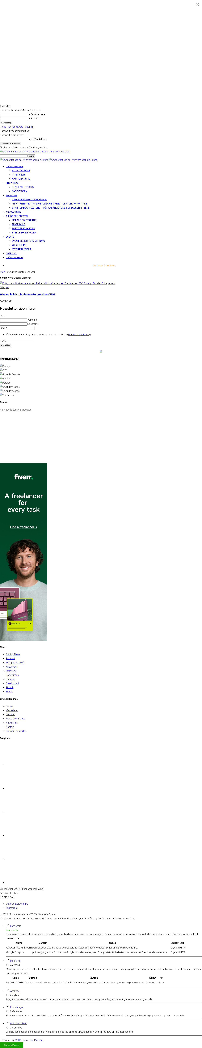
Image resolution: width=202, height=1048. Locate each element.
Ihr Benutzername (36, 114)
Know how (12, 183)
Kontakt (10, 727)
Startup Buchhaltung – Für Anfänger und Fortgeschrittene (50, 207)
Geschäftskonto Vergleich (29, 199)
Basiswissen (19, 191)
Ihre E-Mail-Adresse (37, 139)
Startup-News (21, 170)
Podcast (10, 658)
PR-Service (18, 224)
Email (3, 328)
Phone (3, 341)
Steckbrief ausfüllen (16, 731)
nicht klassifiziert (18, 1023)
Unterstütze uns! (104, 265)
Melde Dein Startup (24, 220)
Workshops (19, 245)
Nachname (33, 323)
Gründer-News (14, 166)
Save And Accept (11, 1045)
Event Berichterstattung (28, 241)
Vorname (32, 319)
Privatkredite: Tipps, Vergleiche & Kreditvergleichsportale (49, 203)
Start (2, 272)
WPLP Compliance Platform (29, 1040)
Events (10, 237)
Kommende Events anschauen (15, 409)
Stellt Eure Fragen (24, 232)
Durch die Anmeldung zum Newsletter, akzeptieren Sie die (50, 334)
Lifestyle (4, 287)
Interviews (18, 174)
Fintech (9, 687)
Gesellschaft (12, 683)
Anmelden (5, 345)
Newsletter (11, 722)
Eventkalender (21, 249)
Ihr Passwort (34, 118)
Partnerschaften (23, 228)
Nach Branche (21, 178)
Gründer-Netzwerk (17, 216)
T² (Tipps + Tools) (23, 187)
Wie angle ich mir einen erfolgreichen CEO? (27, 294)
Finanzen (11, 195)
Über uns (11, 253)
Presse (9, 706)
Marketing (15, 960)
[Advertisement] (22, 441)
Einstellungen (17, 1007)
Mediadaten (12, 710)
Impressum (11, 908)
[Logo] (24, 160)
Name (3, 315)
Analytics (15, 991)
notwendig (15, 926)
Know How (11, 666)
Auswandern (13, 212)
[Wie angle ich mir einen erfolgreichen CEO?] (57, 283)
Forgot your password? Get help (17, 126)
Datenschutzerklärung (79, 334)
